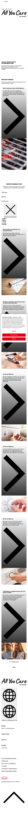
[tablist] (14, 172)
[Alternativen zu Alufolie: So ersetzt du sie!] (14, 262)
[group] (14, 130)
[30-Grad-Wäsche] (14, 407)
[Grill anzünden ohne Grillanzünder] (14, 128)
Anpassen (14, 331)
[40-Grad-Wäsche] (14, 479)
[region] (14, 328)
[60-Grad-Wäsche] (14, 551)
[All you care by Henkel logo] (14, 16)
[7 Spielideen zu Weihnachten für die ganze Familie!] (14, 624)
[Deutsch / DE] (1, 4)
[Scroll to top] (14, 812)
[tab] (14, 172)
